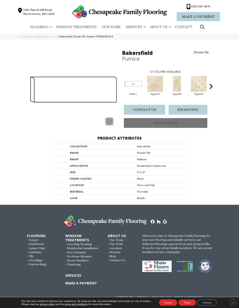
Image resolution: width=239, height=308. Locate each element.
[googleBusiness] (164, 222)
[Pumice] (133, 83)
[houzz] (158, 222)
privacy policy (47, 304)
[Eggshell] (155, 84)
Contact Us (144, 109)
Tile (42, 36)
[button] (51, 26)
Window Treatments (76, 27)
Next (210, 81)
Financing (187, 109)
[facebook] (152, 222)
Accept (168, 302)
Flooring (39, 27)
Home (21, 36)
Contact (183, 27)
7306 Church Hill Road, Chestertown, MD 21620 (39, 12)
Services (134, 27)
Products (52, 36)
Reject (187, 302)
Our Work (111, 27)
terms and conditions (76, 304)
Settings (207, 302)
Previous (120, 81)
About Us (158, 27)
